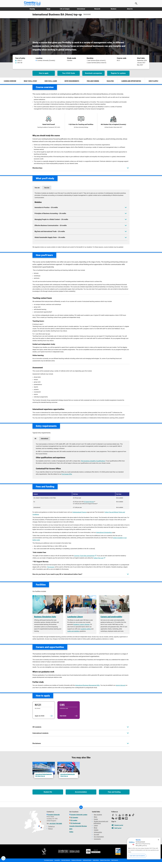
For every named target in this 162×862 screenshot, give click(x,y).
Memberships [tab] (37, 168)
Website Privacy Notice (105, 860)
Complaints (97, 839)
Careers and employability (111, 617)
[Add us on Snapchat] (129, 815)
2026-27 (19, 60)
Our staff (96, 834)
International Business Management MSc (87, 685)
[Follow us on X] (116, 815)
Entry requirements (72, 81)
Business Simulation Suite (45, 617)
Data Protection (114, 860)
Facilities (110, 81)
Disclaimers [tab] (36, 743)
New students (98, 814)
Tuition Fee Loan (98, 558)
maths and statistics (73, 631)
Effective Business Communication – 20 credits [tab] (51, 225)
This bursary (50, 567)
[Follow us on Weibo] (116, 818)
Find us (50, 829)
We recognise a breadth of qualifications (93, 461)
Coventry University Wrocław (78, 826)
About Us (130, 9)
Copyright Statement (65, 860)
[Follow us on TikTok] (133, 815)
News (95, 817)
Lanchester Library (75, 617)
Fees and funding (93, 81)
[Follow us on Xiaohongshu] (119, 818)
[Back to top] (81, 807)
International (81, 9)
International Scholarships (104, 532)
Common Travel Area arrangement (84, 555)
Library (96, 825)
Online (71, 832)
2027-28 (19, 62)
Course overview (10, 81)
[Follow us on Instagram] (123, 815)
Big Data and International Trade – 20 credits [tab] (50, 231)
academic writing (86, 629)
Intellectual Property (87, 860)
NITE (70, 829)
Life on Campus (65, 9)
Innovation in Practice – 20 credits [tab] (46, 207)
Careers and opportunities (131, 81)
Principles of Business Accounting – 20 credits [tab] (50, 213)
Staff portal (117, 828)
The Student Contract (48, 860)
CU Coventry (74, 817)
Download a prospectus (93, 73)
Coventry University (54, 814)
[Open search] (136, 3)
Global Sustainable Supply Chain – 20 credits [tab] (50, 237)
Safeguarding (98, 832)
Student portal (118, 825)
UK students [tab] (36, 727)
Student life (48, 792)
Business (113, 9)
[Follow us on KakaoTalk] (126, 818)
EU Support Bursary (89, 501)
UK (35, 438)
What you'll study (30, 81)
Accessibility (57, 860)
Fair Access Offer (67, 474)
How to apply (43, 73)
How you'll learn (51, 81)
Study (48, 9)
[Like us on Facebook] (112, 815)
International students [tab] (40, 733)
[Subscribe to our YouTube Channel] (119, 815)
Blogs (95, 828)
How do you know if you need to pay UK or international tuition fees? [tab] (57, 574)
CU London (74, 820)
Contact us (51, 826)
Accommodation (81, 792)
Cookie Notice (96, 860)
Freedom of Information (76, 860)
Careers (96, 830)
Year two (46, 187)
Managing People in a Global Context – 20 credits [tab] (51, 219)
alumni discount (120, 685)
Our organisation (99, 837)
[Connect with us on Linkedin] (126, 815)
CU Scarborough (75, 823)
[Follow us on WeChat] (112, 818)
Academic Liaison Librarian (81, 624)
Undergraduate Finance (79, 512)
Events (96, 819)
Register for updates (118, 73)
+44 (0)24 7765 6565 (55, 823)
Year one (37, 187)
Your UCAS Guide (68, 73)
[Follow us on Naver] (123, 818)
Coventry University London (79, 814)
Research (97, 9)
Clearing (32, 9)
